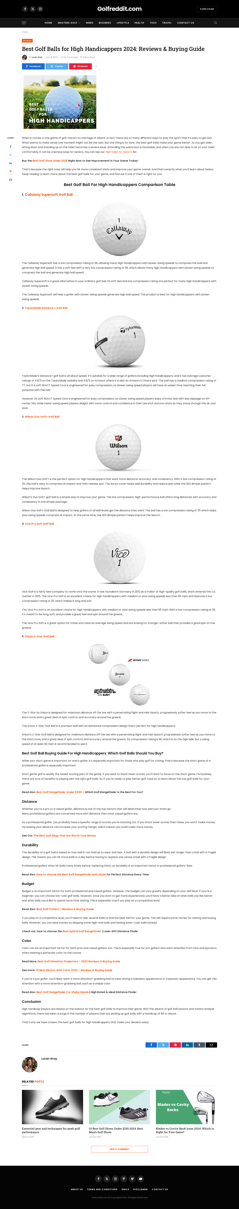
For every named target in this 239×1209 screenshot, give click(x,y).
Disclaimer (140, 1189)
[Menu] (24, 23)
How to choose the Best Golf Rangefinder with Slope (71, 874)
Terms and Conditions (102, 1189)
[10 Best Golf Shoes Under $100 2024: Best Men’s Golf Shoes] (119, 1107)
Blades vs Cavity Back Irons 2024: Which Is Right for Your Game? (185, 1130)
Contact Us (185, 22)
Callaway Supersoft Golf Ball (49, 194)
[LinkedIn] (10, 163)
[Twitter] (10, 155)
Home (48, 22)
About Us (77, 1189)
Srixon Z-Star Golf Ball (40, 636)
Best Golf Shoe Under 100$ (50, 161)
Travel (167, 22)
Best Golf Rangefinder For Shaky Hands (62, 992)
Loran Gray (37, 57)
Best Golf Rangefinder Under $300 (59, 792)
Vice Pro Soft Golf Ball (39, 524)
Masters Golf (68, 22)
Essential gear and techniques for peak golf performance (51, 1130)
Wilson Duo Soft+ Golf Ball (42, 417)
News (89, 22)
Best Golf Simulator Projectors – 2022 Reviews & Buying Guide (79, 961)
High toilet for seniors (118, 152)
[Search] (215, 23)
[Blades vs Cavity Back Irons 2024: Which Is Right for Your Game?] (186, 1107)
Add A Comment (119, 1149)
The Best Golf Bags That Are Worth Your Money (65, 835)
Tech (153, 22)
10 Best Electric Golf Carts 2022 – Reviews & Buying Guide (74, 970)
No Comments (71, 57)
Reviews (27, 40)
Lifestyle (123, 22)
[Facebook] (10, 146)
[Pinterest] (10, 171)
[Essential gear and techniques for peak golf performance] (52, 1107)
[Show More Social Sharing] (96, 66)
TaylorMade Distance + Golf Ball (46, 308)
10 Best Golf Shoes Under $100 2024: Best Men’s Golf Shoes (116, 1130)
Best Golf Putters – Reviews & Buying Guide (65, 909)
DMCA (125, 1189)
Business (105, 22)
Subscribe (207, 9)
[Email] (10, 179)
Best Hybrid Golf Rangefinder (82, 931)
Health (139, 22)
